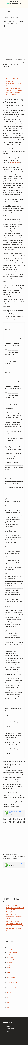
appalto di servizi (15, 162)
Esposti (9, 980)
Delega (8, 965)
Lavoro (8, 985)
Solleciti (9, 1007)
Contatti (8, 1026)
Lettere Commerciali (12, 987)
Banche (9, 955)
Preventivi (9, 992)
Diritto (8, 970)
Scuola (8, 1005)
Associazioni (10, 950)
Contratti (9, 962)
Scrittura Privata (11, 1002)
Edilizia (8, 975)
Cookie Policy (10, 1028)
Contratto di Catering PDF (16, 863)
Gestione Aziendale (12, 982)
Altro (8, 947)
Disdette (9, 972)
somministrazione (15, 165)
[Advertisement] (14, 44)
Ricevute (9, 1000)
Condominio (10, 957)
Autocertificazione (12, 952)
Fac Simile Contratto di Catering (15, 812)
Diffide (8, 967)
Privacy (8, 1031)
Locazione (9, 990)
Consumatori (10, 960)
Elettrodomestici (11, 977)
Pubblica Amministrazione (14, 995)
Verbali (8, 1010)
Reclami (9, 997)
